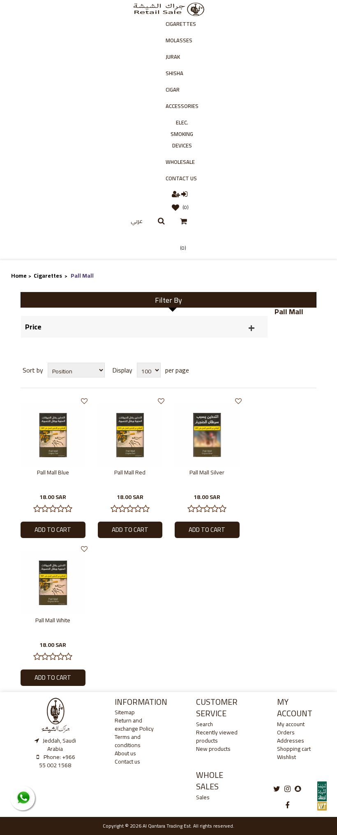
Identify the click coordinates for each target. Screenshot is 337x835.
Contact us (181, 178)
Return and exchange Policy (134, 724)
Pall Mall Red (129, 472)
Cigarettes (181, 24)
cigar (173, 89)
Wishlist (286, 757)
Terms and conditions (128, 740)
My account (291, 724)
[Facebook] (287, 805)
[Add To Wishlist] (84, 401)
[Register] (176, 193)
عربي (137, 221)
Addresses (290, 740)
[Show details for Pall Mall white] (53, 582)
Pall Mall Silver (206, 472)
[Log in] (184, 193)
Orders (286, 732)
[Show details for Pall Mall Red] (130, 434)
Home (19, 275)
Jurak (173, 57)
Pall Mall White (52, 620)
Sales (203, 797)
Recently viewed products (217, 736)
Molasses (179, 40)
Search (204, 724)
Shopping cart (294, 748)
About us (125, 753)
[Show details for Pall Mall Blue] (53, 434)
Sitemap (125, 712)
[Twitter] (276, 789)
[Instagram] (287, 789)
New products (213, 748)
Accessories (182, 106)
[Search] (161, 221)
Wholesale (180, 162)
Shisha (174, 73)
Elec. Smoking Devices (182, 133)
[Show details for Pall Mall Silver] (207, 434)
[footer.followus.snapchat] (298, 789)
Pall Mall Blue (53, 472)
